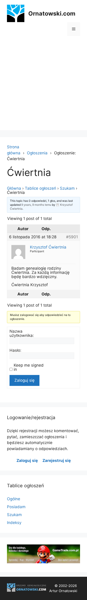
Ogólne (13, 499)
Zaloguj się (24, 380)
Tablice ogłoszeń (40, 188)
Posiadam (16, 506)
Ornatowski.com (51, 13)
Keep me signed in (29, 367)
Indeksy (14, 522)
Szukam (67, 188)
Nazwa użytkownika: (22, 333)
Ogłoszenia (37, 153)
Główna (14, 188)
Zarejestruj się (56, 460)
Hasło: (15, 350)
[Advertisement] (43, 86)
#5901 (72, 237)
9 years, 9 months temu (36, 204)
